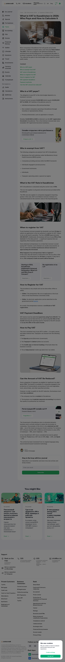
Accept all (50, 656)
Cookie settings (50, 652)
